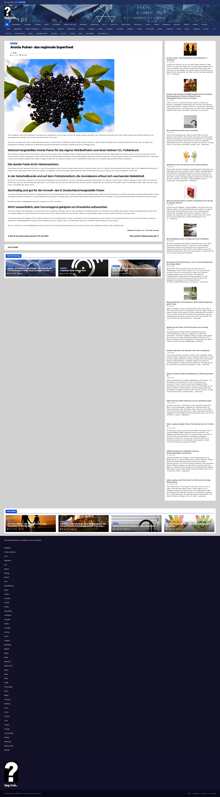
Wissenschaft (42, 33)
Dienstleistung (70, 24)
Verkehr (196, 29)
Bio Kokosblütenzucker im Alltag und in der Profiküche (188, 239)
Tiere (8, 29)
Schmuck (169, 29)
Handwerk (71, 29)
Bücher (54, 33)
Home (189, 793)
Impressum (204, 793)
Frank (14, 53)
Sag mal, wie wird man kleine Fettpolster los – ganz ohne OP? (136, 269)
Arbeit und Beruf (32, 29)
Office (206, 29)
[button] (214, 29)
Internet (120, 29)
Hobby (139, 29)
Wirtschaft (126, 24)
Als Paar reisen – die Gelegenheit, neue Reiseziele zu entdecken (27, 525)
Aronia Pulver (45, 168)
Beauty (82, 29)
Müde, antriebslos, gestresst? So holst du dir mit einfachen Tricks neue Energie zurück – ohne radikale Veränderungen (29, 270)
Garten (204, 24)
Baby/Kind (18, 29)
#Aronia (24, 55)
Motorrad (90, 33)
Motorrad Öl (103, 33)
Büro (31, 33)
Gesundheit (16, 24)
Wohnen (27, 24)
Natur (8, 33)
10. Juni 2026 (66, 529)
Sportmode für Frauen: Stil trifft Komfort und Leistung (187, 327)
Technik (38, 24)
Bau (80, 33)
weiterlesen (176, 74)
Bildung (177, 24)
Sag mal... (10, 18)
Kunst (160, 29)
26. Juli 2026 (13, 529)
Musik (179, 29)
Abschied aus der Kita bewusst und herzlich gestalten (187, 165)
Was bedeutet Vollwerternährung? (143, 236)
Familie (186, 24)
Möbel (100, 29)
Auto (104, 24)
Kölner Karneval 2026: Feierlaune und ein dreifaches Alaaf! (189, 401)
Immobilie (166, 24)
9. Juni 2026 (119, 529)
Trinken (91, 29)
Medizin (60, 29)
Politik (63, 33)
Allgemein (56, 24)
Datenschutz (196, 793)
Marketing (94, 24)
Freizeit (110, 29)
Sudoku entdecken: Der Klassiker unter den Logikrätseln (188, 350)
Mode (46, 24)
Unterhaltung (48, 29)
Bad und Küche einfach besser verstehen (182, 130)
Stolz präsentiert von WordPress (13, 793)
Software (150, 29)
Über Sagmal (212, 793)
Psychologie (20, 33)
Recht (187, 29)
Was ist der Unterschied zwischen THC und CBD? (29, 236)
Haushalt (138, 24)
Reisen (195, 24)
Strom (72, 33)
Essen (156, 24)
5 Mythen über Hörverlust (73, 270)
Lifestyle (114, 24)
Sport (148, 24)
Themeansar (37, 793)
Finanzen (83, 24)
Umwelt (130, 29)
